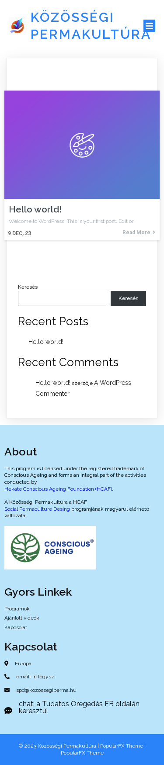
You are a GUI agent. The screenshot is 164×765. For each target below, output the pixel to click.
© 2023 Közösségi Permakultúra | (59, 746)
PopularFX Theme (121, 746)
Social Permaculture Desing (37, 509)
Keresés (28, 287)
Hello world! (45, 341)
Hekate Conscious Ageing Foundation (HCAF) (58, 489)
